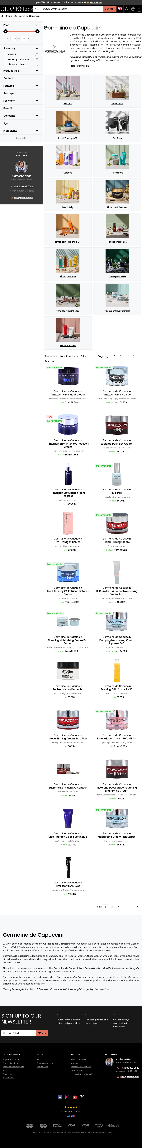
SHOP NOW (96, 2)
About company (78, 1059)
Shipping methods (11, 1059)
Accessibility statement (81, 1074)
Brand (8, 16)
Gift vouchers (9, 1077)
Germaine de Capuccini (27, 16)
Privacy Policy (77, 1070)
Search (109, 9)
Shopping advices (45, 1063)
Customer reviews (71, 1111)
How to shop (42, 1066)
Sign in (42, 1033)
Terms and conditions (81, 1066)
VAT (4, 1070)
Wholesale (7, 1074)
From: (6, 38)
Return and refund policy (14, 1066)
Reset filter (21, 138)
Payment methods (11, 1063)
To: (19, 38)
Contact (74, 1063)
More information (79, 65)
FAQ (38, 1059)
